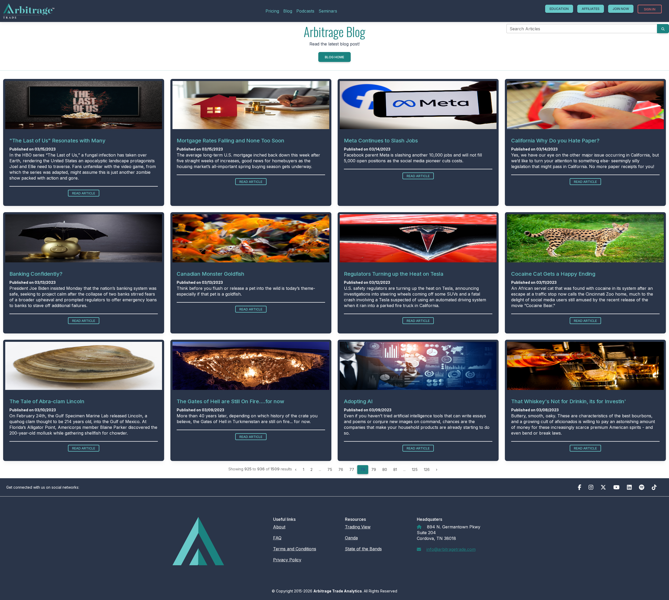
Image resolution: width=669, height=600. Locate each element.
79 (373, 469)
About (279, 526)
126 (427, 469)
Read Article (83, 193)
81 (395, 469)
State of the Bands (363, 548)
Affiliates (590, 9)
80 (384, 469)
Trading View (358, 526)
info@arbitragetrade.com (451, 549)
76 (340, 469)
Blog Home (334, 57)
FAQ (277, 537)
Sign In (649, 9)
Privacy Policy (287, 559)
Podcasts (305, 11)
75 (329, 469)
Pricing (272, 11)
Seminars (328, 11)
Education (559, 9)
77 (351, 469)
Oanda (351, 537)
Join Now (621, 9)
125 (415, 469)
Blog (287, 11)
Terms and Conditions (294, 548)
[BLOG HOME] (334, 63)
